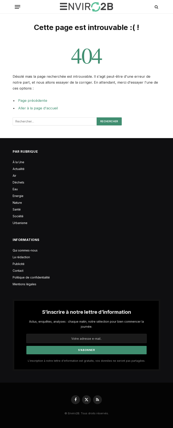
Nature (17, 202)
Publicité (18, 264)
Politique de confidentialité (31, 277)
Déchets (18, 182)
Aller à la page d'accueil (38, 108)
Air (14, 175)
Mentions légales (24, 284)
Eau (15, 189)
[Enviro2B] (86, 7)
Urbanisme (20, 223)
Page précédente (32, 100)
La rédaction (21, 257)
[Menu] (17, 7)
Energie (18, 196)
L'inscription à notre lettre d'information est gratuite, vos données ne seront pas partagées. (86, 360)
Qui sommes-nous (25, 250)
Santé (17, 209)
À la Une (18, 162)
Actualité (18, 169)
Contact (18, 270)
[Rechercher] (156, 7)
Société (18, 216)
